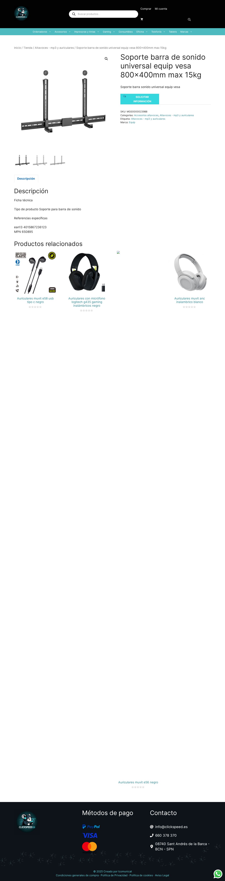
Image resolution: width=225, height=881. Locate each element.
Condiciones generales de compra (77, 875)
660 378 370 (166, 835)
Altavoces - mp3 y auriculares (54, 47)
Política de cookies (141, 875)
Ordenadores (40, 31)
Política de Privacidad (114, 875)
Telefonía (156, 31)
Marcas (184, 31)
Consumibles (126, 31)
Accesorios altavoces (146, 115)
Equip (132, 122)
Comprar (145, 8)
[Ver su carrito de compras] (142, 19)
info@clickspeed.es (171, 827)
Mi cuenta (161, 8)
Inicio (17, 47)
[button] (106, 59)
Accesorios (61, 31)
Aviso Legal (162, 875)
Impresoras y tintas (84, 31)
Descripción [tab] (26, 178)
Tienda (27, 47)
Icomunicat (125, 871)
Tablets (173, 31)
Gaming (107, 31)
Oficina (140, 31)
